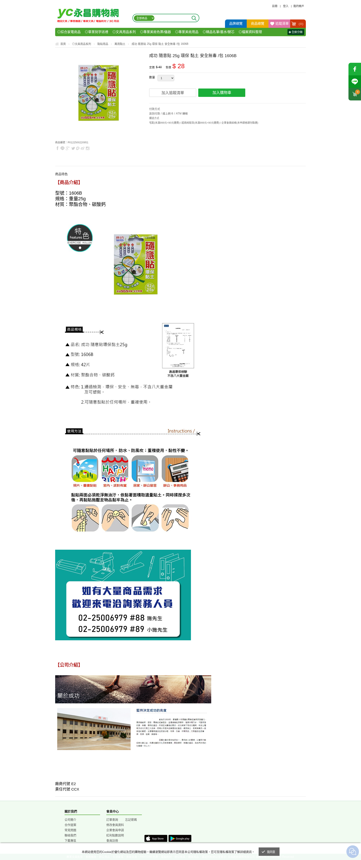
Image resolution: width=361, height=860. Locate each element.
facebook (354, 69)
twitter (73, 148)
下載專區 (70, 840)
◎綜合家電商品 (69, 32)
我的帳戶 (298, 6)
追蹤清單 (282, 23)
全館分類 (297, 31)
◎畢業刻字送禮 (96, 32)
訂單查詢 (112, 819)
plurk (78, 148)
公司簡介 (70, 819)
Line (354, 81)
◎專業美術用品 (186, 32)
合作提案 (70, 825)
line (62, 148)
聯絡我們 (70, 835)
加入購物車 (221, 93)
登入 (286, 6)
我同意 (271, 852)
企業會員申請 (115, 830)
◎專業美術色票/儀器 (155, 32)
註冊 (274, 6)
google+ (67, 148)
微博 (83, 148)
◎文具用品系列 (124, 32)
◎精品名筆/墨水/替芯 (218, 32)
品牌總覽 (236, 23)
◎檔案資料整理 (250, 32)
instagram (87, 148)
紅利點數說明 (115, 835)
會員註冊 (112, 840)
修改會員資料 (115, 825)
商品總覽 (257, 23)
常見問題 (70, 830)
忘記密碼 (131, 819)
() (301, 24)
